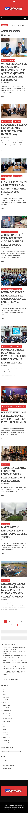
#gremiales (4, 60)
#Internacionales (13, 232)
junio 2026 (5, 694)
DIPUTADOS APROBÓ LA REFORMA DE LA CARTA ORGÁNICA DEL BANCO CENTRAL (13, 297)
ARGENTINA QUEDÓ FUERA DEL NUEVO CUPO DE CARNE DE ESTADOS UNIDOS (12, 239)
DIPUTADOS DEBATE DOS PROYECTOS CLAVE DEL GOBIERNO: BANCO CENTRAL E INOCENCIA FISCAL (13, 356)
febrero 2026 (6, 705)
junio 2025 (5, 726)
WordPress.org (7, 768)
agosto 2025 (6, 721)
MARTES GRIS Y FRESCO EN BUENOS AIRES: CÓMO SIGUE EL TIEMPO (14, 532)
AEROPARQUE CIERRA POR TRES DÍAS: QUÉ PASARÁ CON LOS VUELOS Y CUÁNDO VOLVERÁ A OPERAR (13, 590)
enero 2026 (6, 708)
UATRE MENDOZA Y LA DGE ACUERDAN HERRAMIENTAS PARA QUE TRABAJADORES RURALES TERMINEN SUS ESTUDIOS (14, 71)
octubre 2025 (6, 716)
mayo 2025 (6, 729)
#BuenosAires (5, 464)
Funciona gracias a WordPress (12, 807)
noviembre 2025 (7, 713)
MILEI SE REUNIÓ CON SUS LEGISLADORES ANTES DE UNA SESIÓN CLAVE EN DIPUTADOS (13, 417)
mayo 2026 (6, 697)
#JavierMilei (5, 409)
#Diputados (18, 289)
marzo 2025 (6, 734)
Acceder (5, 760)
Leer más (2, 96)
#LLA (14, 121)
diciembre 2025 (7, 710)
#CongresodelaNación (8, 289)
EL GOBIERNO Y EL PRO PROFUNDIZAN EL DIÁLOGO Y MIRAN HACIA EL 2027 (14, 129)
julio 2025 (5, 724)
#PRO (19, 121)
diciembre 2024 (7, 743)
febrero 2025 (6, 737)
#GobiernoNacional (7, 121)
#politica (19, 176)
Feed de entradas (7, 763)
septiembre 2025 (7, 718)
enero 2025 (6, 740)
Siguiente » (14, 625)
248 (21, 621)
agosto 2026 (6, 689)
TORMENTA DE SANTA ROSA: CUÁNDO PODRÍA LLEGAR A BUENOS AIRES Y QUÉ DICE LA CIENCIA (13, 474)
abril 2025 (5, 732)
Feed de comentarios (8, 765)
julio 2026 (5, 691)
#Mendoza (12, 60)
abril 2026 (5, 699)
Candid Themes (20, 809)
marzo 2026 (6, 702)
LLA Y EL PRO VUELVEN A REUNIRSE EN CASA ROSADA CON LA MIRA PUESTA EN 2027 (14, 187)
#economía (5, 232)
